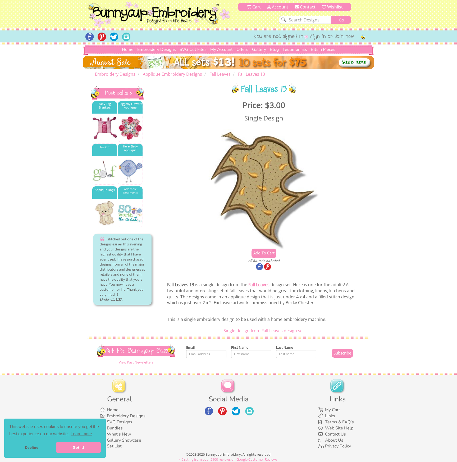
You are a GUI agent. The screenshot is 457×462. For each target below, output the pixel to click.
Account (279, 7)
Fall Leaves (258, 285)
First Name (239, 347)
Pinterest (268, 267)
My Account (221, 49)
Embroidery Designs (156, 49)
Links (330, 416)
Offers (242, 49)
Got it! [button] (78, 447)
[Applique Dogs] (104, 213)
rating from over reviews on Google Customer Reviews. (228, 459)
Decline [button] (31, 447)
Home (128, 49)
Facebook (260, 267)
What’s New (119, 434)
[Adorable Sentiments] (130, 213)
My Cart (332, 410)
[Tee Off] (104, 170)
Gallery (259, 49)
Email (190, 347)
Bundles (115, 428)
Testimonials (294, 49)
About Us (334, 440)
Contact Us (335, 434)
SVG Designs (119, 422)
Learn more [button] (81, 434)
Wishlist (334, 7)
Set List (114, 446)
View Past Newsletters (136, 362)
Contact (307, 7)
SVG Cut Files (193, 49)
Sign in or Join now (332, 36)
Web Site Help (339, 428)
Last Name (284, 347)
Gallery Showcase (124, 440)
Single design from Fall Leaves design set (263, 331)
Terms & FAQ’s (339, 422)
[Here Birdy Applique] (130, 170)
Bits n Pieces (323, 49)
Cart (256, 7)
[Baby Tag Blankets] (104, 128)
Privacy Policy (338, 446)
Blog (274, 49)
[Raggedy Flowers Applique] (130, 128)
